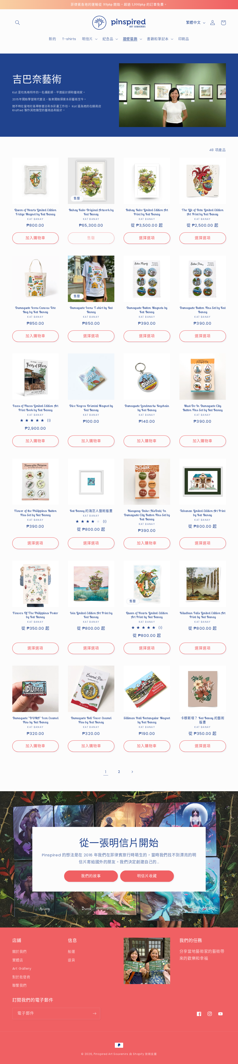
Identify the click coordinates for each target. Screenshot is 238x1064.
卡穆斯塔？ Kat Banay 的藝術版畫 (203, 720)
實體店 (17, 960)
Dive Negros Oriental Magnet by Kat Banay (91, 408)
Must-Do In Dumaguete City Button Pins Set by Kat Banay (203, 408)
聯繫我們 (19, 985)
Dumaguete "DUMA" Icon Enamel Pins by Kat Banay (36, 720)
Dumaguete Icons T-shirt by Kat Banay (91, 310)
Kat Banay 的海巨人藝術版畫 (91, 511)
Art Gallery (21, 968)
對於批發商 (21, 977)
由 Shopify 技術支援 (143, 1054)
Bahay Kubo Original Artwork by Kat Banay (91, 212)
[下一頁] (132, 771)
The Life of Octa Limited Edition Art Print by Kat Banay (202, 212)
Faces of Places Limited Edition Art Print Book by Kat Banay (35, 408)
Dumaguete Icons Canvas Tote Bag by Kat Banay (35, 310)
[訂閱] (94, 1013)
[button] (17, 22)
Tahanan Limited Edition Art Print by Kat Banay (202, 513)
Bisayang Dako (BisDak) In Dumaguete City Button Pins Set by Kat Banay (147, 515)
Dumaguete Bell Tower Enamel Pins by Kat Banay (91, 720)
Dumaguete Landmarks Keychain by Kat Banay (147, 408)
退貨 (71, 960)
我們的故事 (91, 876)
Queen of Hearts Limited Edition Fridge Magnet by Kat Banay (35, 212)
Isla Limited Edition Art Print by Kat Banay (91, 615)
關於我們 (19, 951)
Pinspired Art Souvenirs (111, 1054)
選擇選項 (147, 238)
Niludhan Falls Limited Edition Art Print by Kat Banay (202, 615)
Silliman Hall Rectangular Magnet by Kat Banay (147, 720)
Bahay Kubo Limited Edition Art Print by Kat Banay (147, 212)
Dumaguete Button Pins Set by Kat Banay (202, 310)
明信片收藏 (147, 876)
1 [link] (105, 772)
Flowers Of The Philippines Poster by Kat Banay (35, 615)
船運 (71, 951)
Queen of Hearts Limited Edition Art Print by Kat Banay (147, 615)
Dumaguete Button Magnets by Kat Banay (146, 310)
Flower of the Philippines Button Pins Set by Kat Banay (35, 513)
